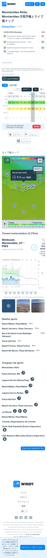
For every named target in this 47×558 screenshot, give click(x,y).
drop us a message (32, 534)
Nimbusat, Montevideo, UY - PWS (13, 243)
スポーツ (23, 497)
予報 (5, 85)
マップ (23, 493)
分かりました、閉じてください (33, 547)
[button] (38, 247)
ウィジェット (23, 502)
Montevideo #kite (19, 172)
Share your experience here (33, 448)
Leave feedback (13, 79)
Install (36, 126)
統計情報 (13, 85)
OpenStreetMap (32, 219)
